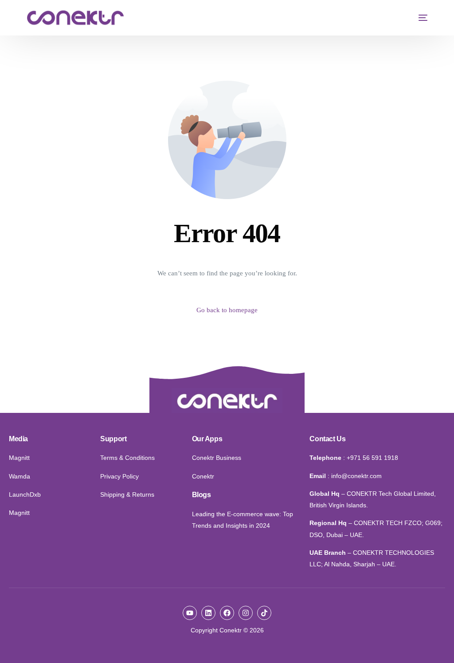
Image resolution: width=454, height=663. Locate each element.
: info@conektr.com (355, 475)
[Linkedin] (208, 613)
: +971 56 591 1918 (370, 457)
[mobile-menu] (418, 18)
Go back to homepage (227, 310)
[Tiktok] (264, 613)
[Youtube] (190, 613)
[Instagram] (246, 613)
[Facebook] (227, 613)
